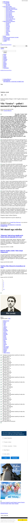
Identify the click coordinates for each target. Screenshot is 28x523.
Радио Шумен (9, 20)
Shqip (7, 32)
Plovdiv (5, 338)
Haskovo (5, 349)
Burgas (4, 322)
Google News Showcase (15, 222)
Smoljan (5, 344)
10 (3, 289)
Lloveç (4, 331)
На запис (8, 5)
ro (10, 44)
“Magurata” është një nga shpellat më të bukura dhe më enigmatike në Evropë (12, 236)
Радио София (9, 10)
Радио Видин (9, 15)
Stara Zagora (6, 346)
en (1, 44)
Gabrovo (5, 326)
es (5, 44)
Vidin (4, 324)
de (2, 44)
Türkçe (7, 33)
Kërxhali (5, 329)
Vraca (4, 325)
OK (22, 519)
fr (4, 44)
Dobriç (4, 328)
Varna (4, 323)
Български (8, 22)
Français (8, 27)
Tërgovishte (5, 347)
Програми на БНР (7, 6)
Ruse (4, 340)
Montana (5, 333)
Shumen (5, 350)
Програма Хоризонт (10, 7)
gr (7, 44)
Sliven (4, 342)
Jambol (4, 351)
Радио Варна (9, 14)
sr (6, 44)
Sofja (4, 345)
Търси (5, 52)
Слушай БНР (6, 2)
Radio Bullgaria (6, 80)
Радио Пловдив (9, 17)
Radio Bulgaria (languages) (9, 21)
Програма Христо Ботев (11, 9)
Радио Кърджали (10, 16)
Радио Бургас (9, 12)
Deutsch (8, 25)
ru (3, 44)
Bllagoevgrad (6, 320)
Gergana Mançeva (7, 79)
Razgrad (5, 339)
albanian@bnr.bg (4, 513)
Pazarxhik (5, 334)
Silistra (4, 341)
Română (8, 34)
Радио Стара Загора (10, 18)
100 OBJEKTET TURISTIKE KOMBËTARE (13, 81)
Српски (8, 30)
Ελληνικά (8, 31)
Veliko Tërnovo (6, 352)
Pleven (4, 336)
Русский (8, 26)
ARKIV (2, 48)
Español (7, 28)
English (7, 23)
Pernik (4, 335)
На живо (8, 4)
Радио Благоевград (10, 11)
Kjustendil (5, 330)
